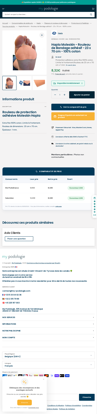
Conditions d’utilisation (54, 406)
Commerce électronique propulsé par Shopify (43, 263)
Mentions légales (50, 409)
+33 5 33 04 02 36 (13, 294)
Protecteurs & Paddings (80, 23)
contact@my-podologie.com (16, 291)
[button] (3, 8)
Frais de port (58, 74)
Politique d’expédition (71, 406)
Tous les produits (12, 26)
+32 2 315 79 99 (12, 298)
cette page (58, 206)
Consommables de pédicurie (22, 23)
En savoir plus (77, 65)
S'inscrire (83, 397)
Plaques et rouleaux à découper (56, 23)
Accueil (5, 23)
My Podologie (17, 263)
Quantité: (53, 90)
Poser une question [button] (16, 238)
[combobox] (46, 14)
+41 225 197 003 (12, 302)
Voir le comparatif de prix (72, 107)
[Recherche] (88, 14)
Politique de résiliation (65, 409)
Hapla (39, 23)
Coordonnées (85, 406)
